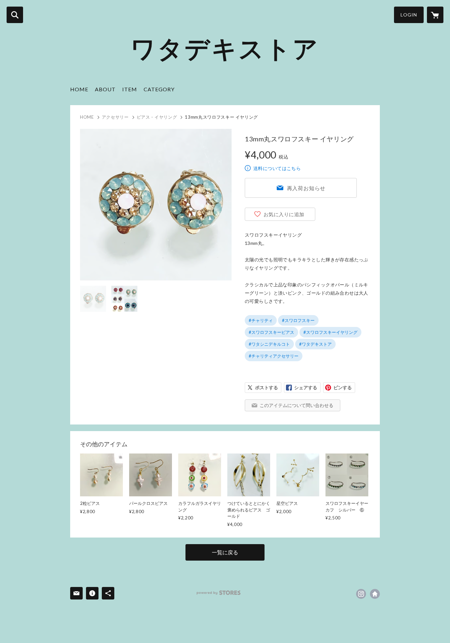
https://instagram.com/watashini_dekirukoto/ (361, 594)
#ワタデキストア (315, 344)
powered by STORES (218, 592)
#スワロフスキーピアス (271, 332)
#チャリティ (261, 320)
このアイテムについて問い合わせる (296, 405)
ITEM (129, 89)
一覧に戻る (225, 552)
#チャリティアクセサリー (273, 356)
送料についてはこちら (277, 168)
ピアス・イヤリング (157, 117)
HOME (79, 89)
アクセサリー (115, 117)
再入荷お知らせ (306, 188)
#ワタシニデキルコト (269, 344)
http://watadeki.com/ (375, 594)
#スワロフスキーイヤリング (330, 332)
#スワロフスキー (298, 320)
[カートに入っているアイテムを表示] (435, 15)
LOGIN (409, 14)
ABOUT (105, 89)
